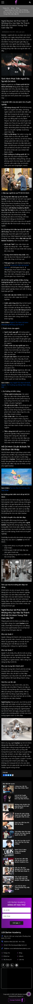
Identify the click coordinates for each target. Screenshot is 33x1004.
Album (21, 956)
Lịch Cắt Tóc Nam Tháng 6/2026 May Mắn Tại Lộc (22, 887)
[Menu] (2, 2)
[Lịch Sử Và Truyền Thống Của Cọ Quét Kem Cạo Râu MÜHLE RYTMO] (8, 798)
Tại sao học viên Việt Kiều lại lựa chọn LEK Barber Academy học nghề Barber (21, 860)
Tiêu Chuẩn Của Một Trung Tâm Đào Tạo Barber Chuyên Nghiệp (22, 878)
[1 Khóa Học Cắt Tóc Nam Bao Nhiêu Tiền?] (8, 789)
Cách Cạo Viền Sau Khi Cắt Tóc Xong (22, 823)
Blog (20, 953)
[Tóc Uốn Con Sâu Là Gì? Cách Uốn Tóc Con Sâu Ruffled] (8, 843)
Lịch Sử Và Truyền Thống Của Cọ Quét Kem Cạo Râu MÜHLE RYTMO (22, 797)
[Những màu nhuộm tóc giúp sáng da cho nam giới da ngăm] (8, 807)
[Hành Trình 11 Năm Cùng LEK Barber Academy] (8, 852)
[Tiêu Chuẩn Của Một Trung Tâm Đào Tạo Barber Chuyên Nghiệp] (8, 880)
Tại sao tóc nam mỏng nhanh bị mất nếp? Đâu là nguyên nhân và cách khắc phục (22, 815)
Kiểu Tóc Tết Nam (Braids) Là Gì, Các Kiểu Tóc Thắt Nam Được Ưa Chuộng (22, 869)
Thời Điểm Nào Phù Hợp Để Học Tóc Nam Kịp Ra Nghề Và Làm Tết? (22, 833)
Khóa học (6, 956)
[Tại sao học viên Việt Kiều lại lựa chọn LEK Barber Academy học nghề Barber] (8, 861)
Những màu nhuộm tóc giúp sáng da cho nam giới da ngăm (22, 806)
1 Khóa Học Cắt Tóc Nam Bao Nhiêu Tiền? (22, 787)
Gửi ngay (16, 923)
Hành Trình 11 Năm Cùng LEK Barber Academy (20, 851)
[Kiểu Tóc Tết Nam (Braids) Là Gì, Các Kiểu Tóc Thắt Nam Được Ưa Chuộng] (8, 871)
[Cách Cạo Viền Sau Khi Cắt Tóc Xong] (8, 825)
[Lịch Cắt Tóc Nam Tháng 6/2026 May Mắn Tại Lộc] (8, 889)
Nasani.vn (20, 996)
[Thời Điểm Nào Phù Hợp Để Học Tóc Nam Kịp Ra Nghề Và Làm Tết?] (8, 834)
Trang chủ (6, 953)
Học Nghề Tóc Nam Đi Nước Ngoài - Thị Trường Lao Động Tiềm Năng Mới (16, 385)
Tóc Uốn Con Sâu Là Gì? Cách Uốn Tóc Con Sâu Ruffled (22, 842)
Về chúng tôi (7, 959)
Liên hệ (21, 959)
